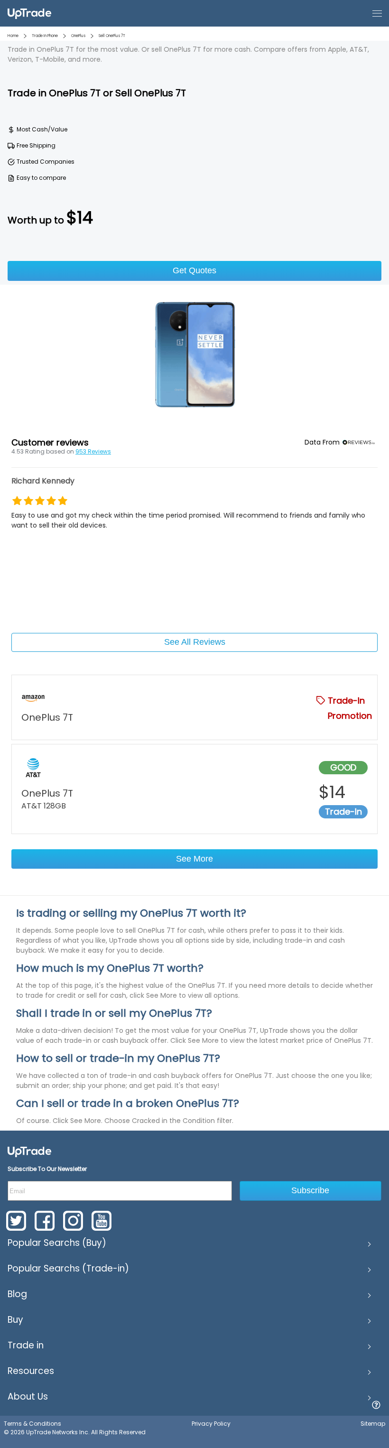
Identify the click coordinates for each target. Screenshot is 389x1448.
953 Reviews (93, 451)
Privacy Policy (211, 1424)
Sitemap (373, 1424)
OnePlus (78, 35)
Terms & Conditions (32, 1424)
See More (194, 858)
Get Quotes (194, 270)
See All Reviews (194, 642)
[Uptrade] (29, 13)
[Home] (29, 1151)
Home (13, 35)
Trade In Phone (45, 35)
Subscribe (310, 1190)
